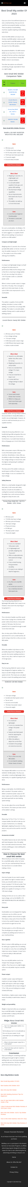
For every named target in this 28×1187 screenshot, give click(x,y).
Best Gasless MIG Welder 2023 (10, 1085)
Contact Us (14, 1167)
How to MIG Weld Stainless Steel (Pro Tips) (14, 1118)
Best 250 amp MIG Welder (9, 1090)
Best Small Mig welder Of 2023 (10, 1081)
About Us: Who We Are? (14, 1162)
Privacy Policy (14, 1172)
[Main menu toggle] (25, 3)
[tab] (14, 1032)
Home (14, 1157)
